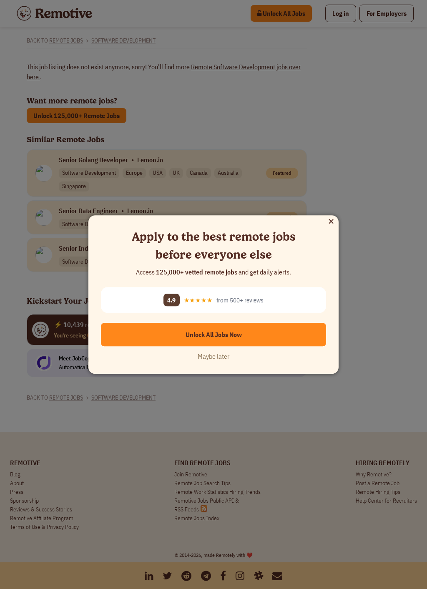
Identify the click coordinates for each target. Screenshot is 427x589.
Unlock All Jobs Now (214, 334)
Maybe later (213, 356)
